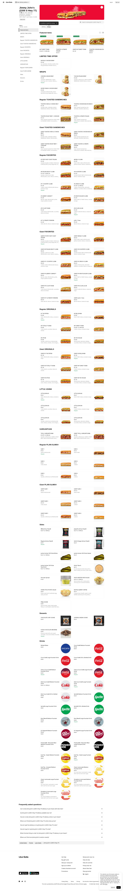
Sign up (117, 2)
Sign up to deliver (66, 865)
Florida (31, 843)
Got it (118, 887)
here (106, 884)
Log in (111, 2)
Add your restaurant (67, 863)
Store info (22, 19)
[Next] (103, 32)
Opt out (113, 887)
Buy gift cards (65, 860)
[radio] (44, 27)
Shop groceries (87, 871)
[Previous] (100, 32)
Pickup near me (87, 865)
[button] (61, 809)
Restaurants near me (88, 857)
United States (23, 843)
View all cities (86, 860)
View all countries (87, 863)
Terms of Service (80, 884)
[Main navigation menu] (3, 2)
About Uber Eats (87, 868)
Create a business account (69, 868)
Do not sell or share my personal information (93, 881)
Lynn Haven (38, 843)
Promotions (65, 871)
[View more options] (102, 7)
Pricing (78, 881)
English (86, 874)
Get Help (64, 857)
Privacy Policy (65, 881)
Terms (72, 881)
